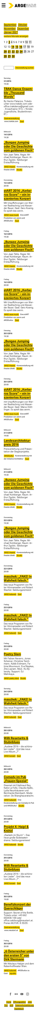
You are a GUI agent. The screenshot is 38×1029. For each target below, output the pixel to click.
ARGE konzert (9, 756)
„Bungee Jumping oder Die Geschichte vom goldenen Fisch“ (19, 146)
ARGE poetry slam (11, 678)
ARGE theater (9, 167)
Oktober (22, 24)
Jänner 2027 (11, 32)
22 (13, 51)
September (10, 24)
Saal (22, 121)
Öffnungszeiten (19, 1002)
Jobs (30, 1002)
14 (12, 46)
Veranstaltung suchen (25, 68)
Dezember (23, 28)
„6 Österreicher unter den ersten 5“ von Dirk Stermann (19, 955)
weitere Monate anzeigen (16, 36)
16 (20, 46)
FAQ (6, 1005)
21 (9, 51)
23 (17, 51)
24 (21, 51)
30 (13, 56)
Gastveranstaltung (12, 118)
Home (8, 1002)
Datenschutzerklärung (24, 1005)
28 (5, 56)
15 (16, 46)
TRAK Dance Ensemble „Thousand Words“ (18, 92)
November (10, 28)
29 (9, 56)
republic (13, 973)
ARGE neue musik (11, 215)
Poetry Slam (12, 654)
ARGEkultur (9, 456)
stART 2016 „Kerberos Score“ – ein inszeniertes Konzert (18, 194)
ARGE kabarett (10, 594)
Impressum (19, 1008)
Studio (19, 170)
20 (5, 51)
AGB (11, 1005)
